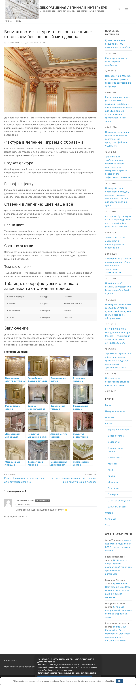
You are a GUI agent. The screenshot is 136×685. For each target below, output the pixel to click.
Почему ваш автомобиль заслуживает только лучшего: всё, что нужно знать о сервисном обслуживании (118, 311)
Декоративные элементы (115, 450)
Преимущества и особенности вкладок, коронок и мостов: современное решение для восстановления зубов (117, 197)
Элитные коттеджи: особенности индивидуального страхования (115, 242)
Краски (111, 476)
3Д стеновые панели (118, 429)
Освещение (114, 488)
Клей (110, 469)
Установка (110, 519)
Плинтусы (113, 494)
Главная (9, 21)
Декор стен (114, 442)
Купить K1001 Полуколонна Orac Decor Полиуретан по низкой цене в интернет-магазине (118, 590)
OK (119, 681)
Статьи (109, 512)
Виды (18, 21)
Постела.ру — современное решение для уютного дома (117, 381)
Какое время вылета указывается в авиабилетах (116, 61)
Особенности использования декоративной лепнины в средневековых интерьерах (118, 567)
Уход (107, 525)
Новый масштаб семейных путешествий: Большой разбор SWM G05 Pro (118, 288)
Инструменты (115, 457)
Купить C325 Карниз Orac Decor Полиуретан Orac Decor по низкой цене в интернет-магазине (117, 633)
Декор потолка (116, 435)
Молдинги (113, 482)
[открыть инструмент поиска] (119, 9)
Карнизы (112, 463)
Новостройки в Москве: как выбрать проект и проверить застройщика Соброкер (118, 81)
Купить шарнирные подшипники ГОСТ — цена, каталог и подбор (117, 44)
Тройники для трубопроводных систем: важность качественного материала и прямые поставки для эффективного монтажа (117, 167)
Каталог (109, 423)
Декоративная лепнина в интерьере (73, 8)
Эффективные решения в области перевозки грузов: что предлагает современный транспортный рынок (118, 360)
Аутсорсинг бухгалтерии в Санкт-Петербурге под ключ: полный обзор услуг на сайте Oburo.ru (118, 221)
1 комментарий (39, 43)
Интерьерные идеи (115, 411)
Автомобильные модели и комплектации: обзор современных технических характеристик (118, 265)
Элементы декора (117, 506)
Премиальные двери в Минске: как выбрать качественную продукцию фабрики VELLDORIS (117, 139)
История (109, 417)
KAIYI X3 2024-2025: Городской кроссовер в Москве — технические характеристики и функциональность (117, 336)
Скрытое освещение (119, 500)
